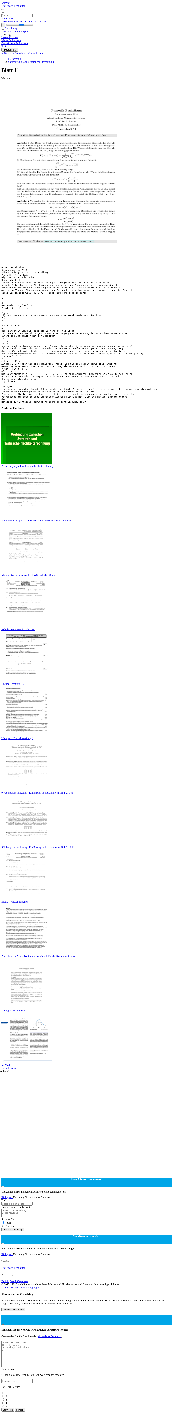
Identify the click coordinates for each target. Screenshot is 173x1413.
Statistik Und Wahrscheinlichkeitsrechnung (31, 61)
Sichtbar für (7, 1219)
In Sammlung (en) (11, 53)
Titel (3, 1200)
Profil (4, 46)
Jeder (8, 1222)
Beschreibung (15, 1207)
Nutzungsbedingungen (27, 1287)
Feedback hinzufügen (13, 1309)
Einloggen (7, 1197)
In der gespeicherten (32, 53)
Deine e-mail (8, 1369)
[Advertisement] (86, 87)
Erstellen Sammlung (12, 1229)
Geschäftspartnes (19, 1281)
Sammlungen (21, 31)
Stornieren (8, 1410)
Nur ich (10, 1226)
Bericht (5, 1281)
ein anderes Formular (49, 1336)
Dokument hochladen (13, 21)
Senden (19, 1410)
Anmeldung (7, 18)
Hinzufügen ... (9, 50)
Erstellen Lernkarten (36, 21)
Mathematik (14, 58)
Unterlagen (7, 5)
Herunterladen (9, 1068)
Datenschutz (8, 1287)
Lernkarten (20, 5)
